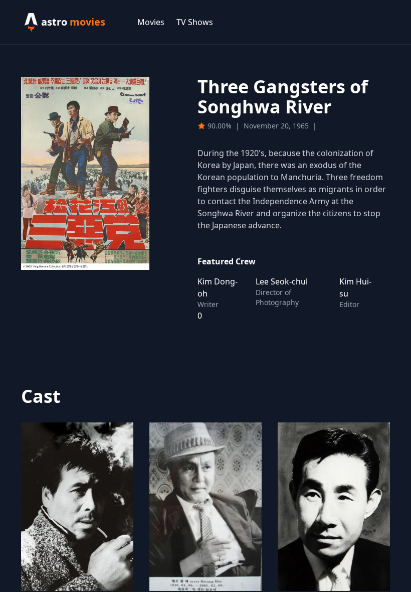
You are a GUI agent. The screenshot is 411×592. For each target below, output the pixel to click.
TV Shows (194, 22)
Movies (150, 22)
